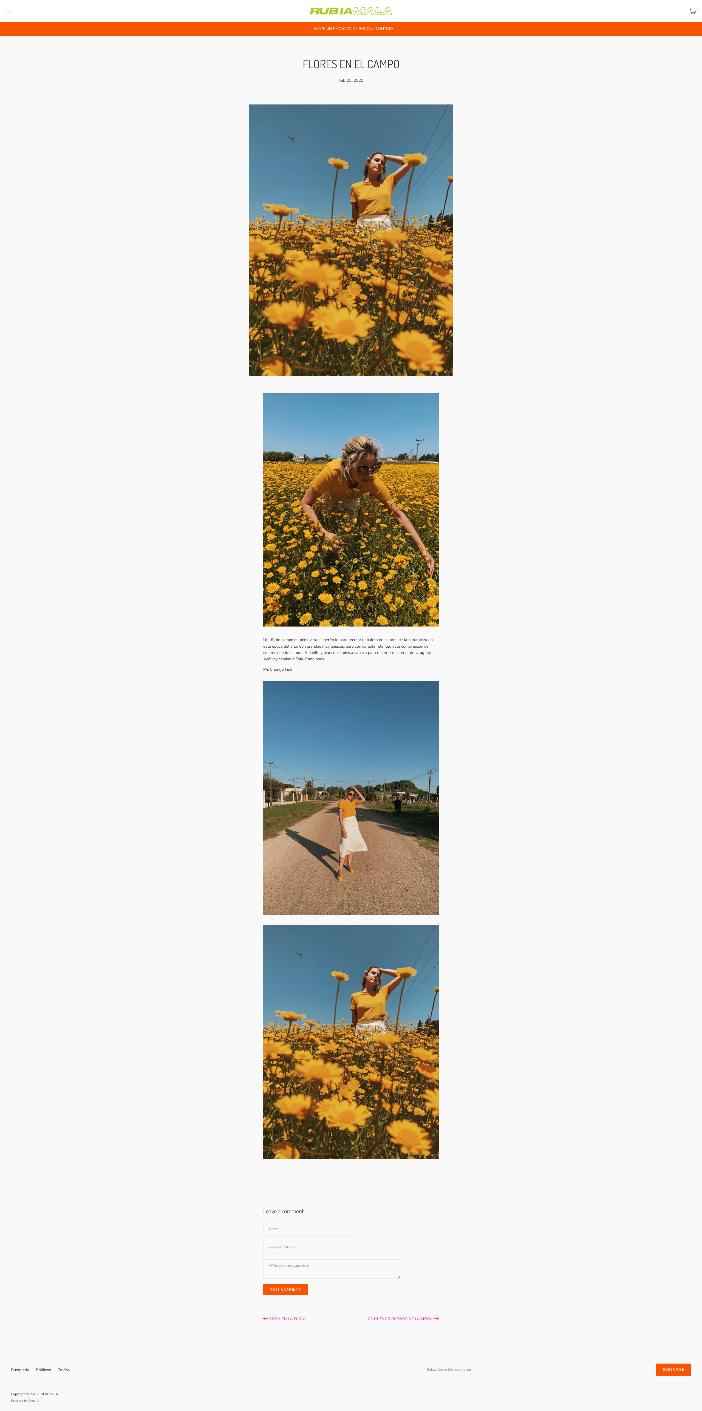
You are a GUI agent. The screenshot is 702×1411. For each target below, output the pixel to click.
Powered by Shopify (25, 1401)
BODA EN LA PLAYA (287, 1318)
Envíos (64, 1370)
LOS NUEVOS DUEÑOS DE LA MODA (400, 1318)
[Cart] (693, 11)
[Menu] (8, 11)
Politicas (43, 1370)
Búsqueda (20, 1370)
